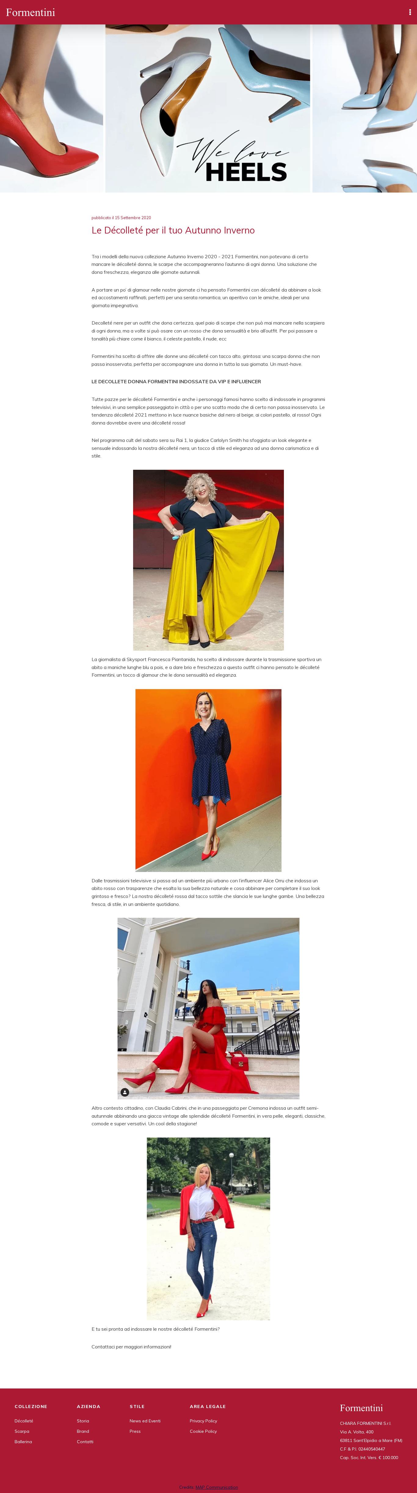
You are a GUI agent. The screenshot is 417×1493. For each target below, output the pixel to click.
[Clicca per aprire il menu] (410, 12)
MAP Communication (217, 1487)
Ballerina (23, 1441)
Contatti (85, 1441)
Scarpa (22, 1431)
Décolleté (24, 1421)
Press (135, 1431)
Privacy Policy (203, 1421)
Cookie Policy (203, 1431)
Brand (83, 1431)
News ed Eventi (145, 1421)
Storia (83, 1421)
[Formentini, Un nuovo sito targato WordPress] (30, 12)
